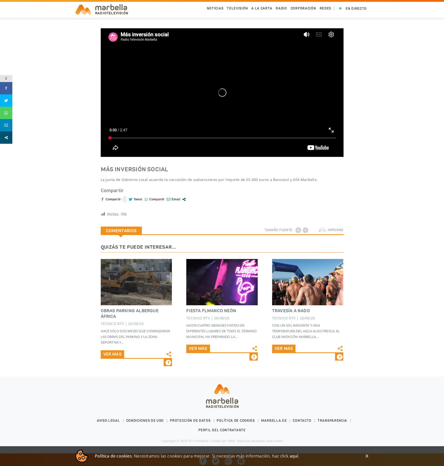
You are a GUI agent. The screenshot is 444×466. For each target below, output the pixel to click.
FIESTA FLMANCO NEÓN (211, 310)
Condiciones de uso (145, 420)
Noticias (215, 8)
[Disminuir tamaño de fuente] (305, 230)
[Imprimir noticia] (322, 230)
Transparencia (332, 420)
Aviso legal (108, 420)
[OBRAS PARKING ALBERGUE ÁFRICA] (136, 282)
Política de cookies (236, 420)
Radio (281, 8)
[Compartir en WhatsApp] (154, 199)
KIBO (231, 441)
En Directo (356, 8)
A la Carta (261, 8)
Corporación (303, 8)
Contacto (302, 420)
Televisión (237, 8)
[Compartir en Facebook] (111, 199)
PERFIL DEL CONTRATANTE (221, 430)
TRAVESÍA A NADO (291, 310)
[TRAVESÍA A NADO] (308, 282)
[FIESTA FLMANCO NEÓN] (222, 282)
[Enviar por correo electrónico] (173, 199)
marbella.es (274, 420)
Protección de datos (190, 420)
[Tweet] (135, 199)
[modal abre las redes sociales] (184, 199)
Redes (325, 8)
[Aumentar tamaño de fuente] (298, 230)
